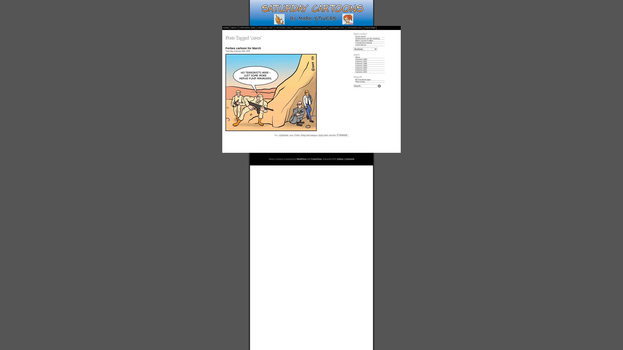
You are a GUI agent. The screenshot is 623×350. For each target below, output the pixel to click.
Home (226, 28)
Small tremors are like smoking (367, 39)
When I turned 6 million (364, 41)
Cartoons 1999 (301, 28)
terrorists (332, 135)
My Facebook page (363, 80)
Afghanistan (283, 135)
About (234, 28)
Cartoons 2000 (319, 28)
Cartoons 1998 (283, 28)
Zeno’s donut (360, 36)
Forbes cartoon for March (243, 48)
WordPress (301, 159)
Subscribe (369, 28)
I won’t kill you (360, 45)
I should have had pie (363, 43)
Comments (349, 159)
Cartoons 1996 (247, 28)
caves (291, 135)
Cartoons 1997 (265, 28)
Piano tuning (360, 82)
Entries (340, 159)
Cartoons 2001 (336, 28)
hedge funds (323, 135)
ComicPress (316, 159)
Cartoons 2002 (354, 28)
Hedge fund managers (309, 135)
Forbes (297, 135)
